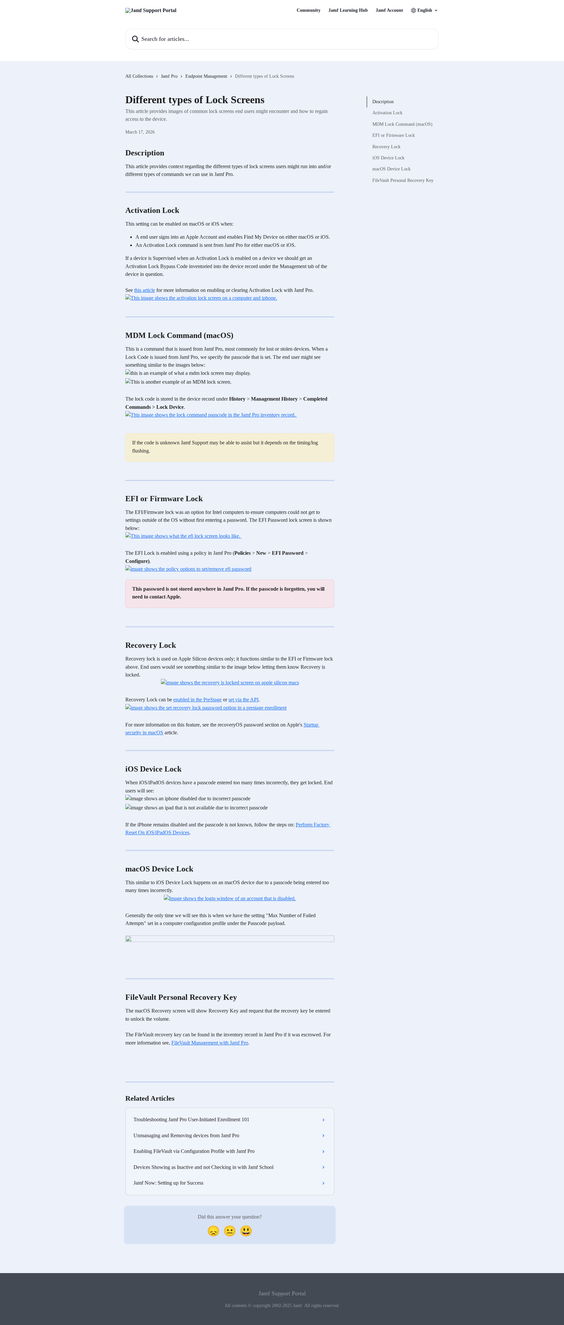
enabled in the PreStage (197, 699)
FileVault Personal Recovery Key (402, 180)
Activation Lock (387, 112)
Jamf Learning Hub (348, 10)
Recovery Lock (386, 146)
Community (309, 10)
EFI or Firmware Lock (393, 135)
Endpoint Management (206, 76)
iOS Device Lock (388, 157)
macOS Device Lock (391, 169)
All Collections (139, 76)
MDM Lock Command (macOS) (402, 124)
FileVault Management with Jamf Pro (209, 1043)
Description (383, 101)
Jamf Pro (169, 76)
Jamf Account (389, 10)
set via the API (243, 699)
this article (144, 290)
